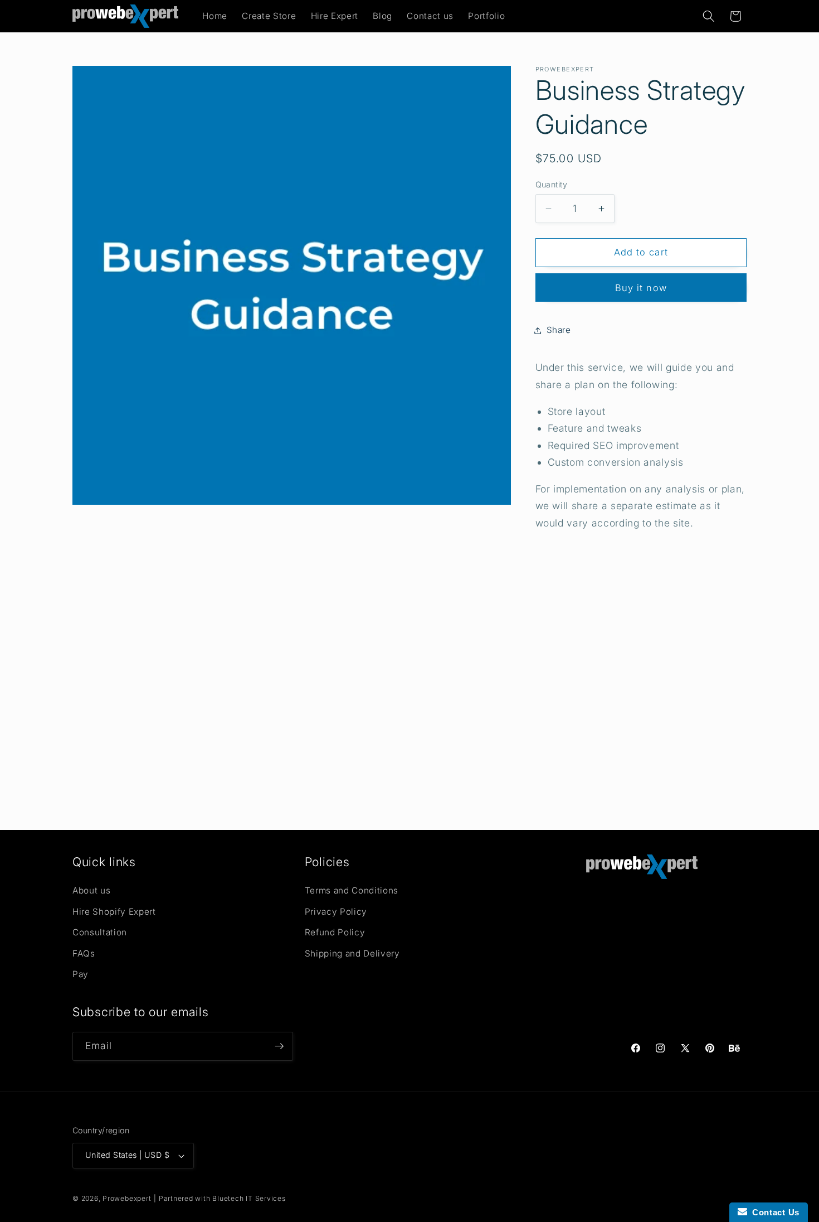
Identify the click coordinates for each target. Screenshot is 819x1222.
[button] (708, 16)
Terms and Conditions (351, 891)
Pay (80, 974)
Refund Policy (335, 933)
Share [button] (559, 330)
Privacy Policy (336, 912)
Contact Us (773, 1212)
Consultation (99, 933)
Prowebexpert (127, 1198)
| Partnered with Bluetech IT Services (220, 1198)
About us (91, 891)
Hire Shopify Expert (114, 912)
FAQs (83, 954)
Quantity (551, 184)
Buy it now (641, 287)
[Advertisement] (409, 684)
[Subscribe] (279, 1046)
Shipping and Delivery (352, 954)
